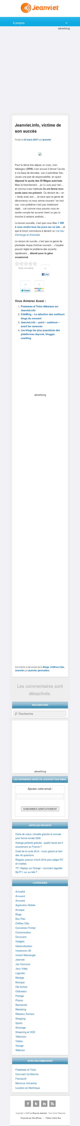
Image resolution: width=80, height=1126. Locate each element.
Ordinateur (21, 991)
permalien (43, 670)
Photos (19, 1000)
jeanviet (47, 139)
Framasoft (20, 1078)
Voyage (19, 1045)
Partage (19, 996)
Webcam (20, 1050)
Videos (19, 1041)
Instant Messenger (25, 955)
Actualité (20, 891)
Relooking (20, 1009)
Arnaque (19, 910)
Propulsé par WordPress (31, 1118)
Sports (19, 1023)
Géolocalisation (23, 946)
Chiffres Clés (57, 667)
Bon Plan (20, 919)
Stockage (20, 1027)
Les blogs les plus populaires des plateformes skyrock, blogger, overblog (40, 334)
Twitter (36, 1103)
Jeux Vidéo (21, 968)
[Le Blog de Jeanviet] (40, 7)
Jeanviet (19, 670)
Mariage (19, 977)
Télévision (20, 1036)
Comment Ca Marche (26, 1074)
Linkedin (44, 1103)
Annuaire (20, 900)
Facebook (28, 1103)
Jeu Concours (22, 964)
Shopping (20, 1018)
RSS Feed (52, 1103)
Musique (20, 982)
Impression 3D (23, 950)
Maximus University (26, 1083)
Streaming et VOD (25, 1032)
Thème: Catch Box (53, 1118)
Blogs (46, 667)
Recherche (21, 1005)
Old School (21, 987)
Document (20, 937)
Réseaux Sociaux (24, 1014)
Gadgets (20, 941)
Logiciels (20, 973)
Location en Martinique (27, 1088)
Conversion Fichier (25, 928)
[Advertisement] (40, 70)
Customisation (23, 932)
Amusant (20, 896)
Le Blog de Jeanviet (38, 1113)
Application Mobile (25, 905)
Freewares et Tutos (25, 1069)
